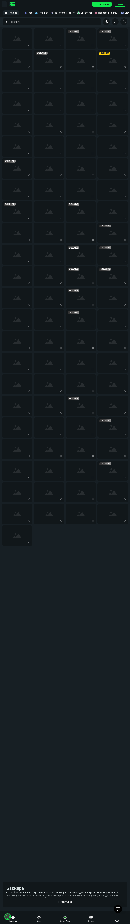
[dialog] (7, 916)
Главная (13, 13)
